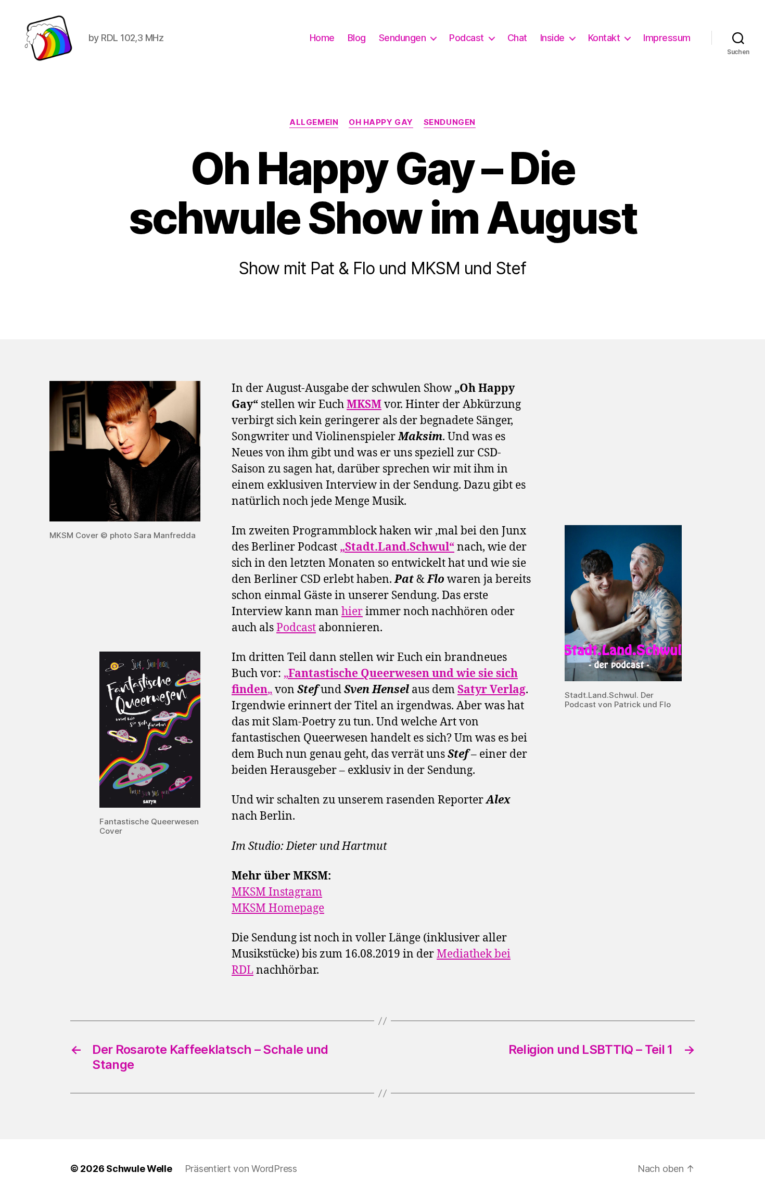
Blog (357, 37)
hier (352, 612)
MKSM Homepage (278, 908)
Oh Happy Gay (381, 122)
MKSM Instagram (277, 892)
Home (322, 37)
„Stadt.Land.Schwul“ (397, 547)
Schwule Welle (139, 1168)
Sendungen (402, 37)
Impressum (667, 37)
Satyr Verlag (491, 690)
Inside (552, 37)
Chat (517, 37)
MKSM (364, 405)
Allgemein (313, 122)
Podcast (466, 37)
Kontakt (604, 37)
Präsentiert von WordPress (241, 1168)
